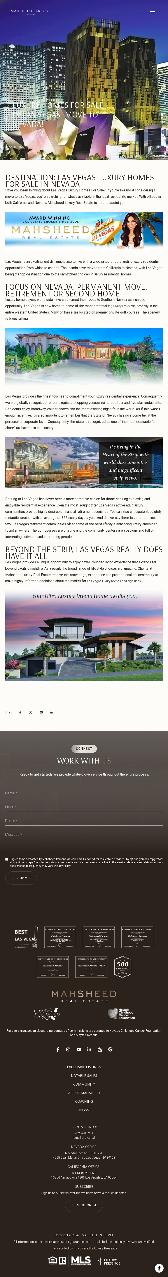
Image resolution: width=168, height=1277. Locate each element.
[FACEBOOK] (57, 1048)
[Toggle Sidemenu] (152, 12)
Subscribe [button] (87, 1205)
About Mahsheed (84, 1092)
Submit (24, 878)
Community (84, 1084)
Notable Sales (84, 1075)
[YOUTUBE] (78, 1048)
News (84, 1109)
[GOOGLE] (110, 1048)
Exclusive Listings (84, 1066)
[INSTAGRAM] (68, 1048)
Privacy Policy (62, 865)
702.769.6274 (84, 1133)
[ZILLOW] (99, 1048)
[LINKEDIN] (89, 1048)
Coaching (84, 1101)
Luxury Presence (105, 1248)
